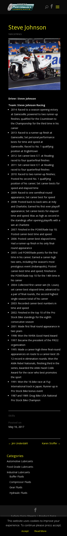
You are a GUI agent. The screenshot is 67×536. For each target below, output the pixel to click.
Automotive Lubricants (20, 461)
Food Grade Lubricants (20, 466)
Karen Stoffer (51, 443)
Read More (40, 531)
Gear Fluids (15, 487)
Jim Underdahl (18, 443)
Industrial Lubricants (18, 472)
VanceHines (15, 34)
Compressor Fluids (20, 482)
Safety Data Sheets (23, 516)
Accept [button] (25, 531)
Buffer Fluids (16, 476)
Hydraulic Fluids (18, 492)
